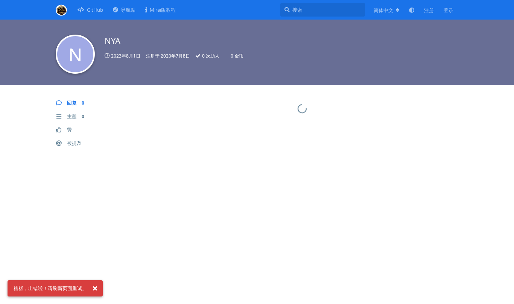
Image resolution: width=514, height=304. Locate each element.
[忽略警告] (95, 288)
